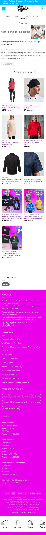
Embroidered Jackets (16, 509)
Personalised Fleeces (14, 507)
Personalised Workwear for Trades (23, 501)
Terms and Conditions (10, 358)
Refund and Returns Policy (12, 366)
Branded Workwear (31, 504)
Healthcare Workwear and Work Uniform (23, 503)
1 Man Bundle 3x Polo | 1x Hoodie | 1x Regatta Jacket (33, 217)
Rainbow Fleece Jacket (13, 499)
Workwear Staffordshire (11, 370)
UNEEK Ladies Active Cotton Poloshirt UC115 (10, 107)
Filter (5, 284)
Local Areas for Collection (11, 343)
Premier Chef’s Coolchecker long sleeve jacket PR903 (12, 180)
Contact (5, 351)
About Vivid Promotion (11, 339)
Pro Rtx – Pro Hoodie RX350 (31, 144)
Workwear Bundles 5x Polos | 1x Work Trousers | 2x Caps (12, 217)
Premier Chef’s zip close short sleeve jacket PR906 (33, 180)
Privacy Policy (7, 355)
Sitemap (39, 499)
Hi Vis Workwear (32, 509)
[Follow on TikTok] (12, 325)
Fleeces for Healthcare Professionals (15, 382)
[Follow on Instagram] (8, 325)
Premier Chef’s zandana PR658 (32, 107)
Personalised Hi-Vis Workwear (23, 498)
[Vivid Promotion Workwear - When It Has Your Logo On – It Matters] (23, 9)
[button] (3, 8)
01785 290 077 (13, 474)
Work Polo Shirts (22, 506)
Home (9, 16)
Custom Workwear (14, 504)
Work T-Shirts (8, 506)
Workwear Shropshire (10, 378)
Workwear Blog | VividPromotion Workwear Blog (21, 347)
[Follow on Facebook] (4, 325)
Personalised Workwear (26, 16)
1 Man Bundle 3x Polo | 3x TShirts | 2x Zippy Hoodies (11, 254)
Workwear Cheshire (9, 374)
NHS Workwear (29, 499)
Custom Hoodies (36, 506)
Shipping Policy (7, 363)
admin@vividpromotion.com (17, 480)
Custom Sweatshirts (32, 507)
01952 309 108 (13, 457)
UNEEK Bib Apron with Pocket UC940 (10, 144)
